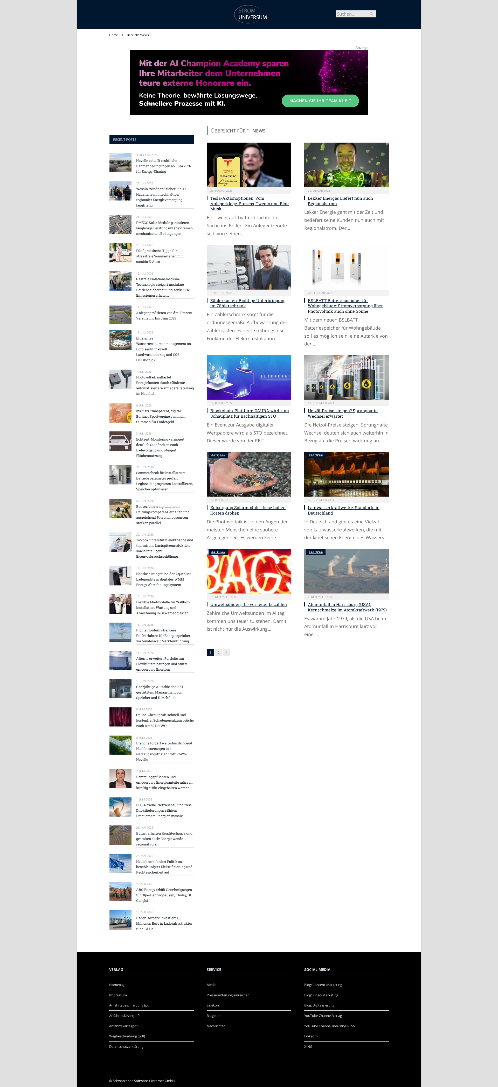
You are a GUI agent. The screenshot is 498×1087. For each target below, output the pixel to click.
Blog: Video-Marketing (321, 995)
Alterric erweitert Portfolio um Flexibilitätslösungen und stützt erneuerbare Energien (162, 664)
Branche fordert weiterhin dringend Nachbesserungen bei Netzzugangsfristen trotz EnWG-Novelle (164, 751)
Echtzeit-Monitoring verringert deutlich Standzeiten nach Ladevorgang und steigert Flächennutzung (160, 447)
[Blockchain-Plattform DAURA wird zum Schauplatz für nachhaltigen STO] (249, 377)
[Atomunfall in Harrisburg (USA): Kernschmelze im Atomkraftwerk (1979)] (346, 571)
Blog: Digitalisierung (319, 1005)
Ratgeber (214, 1015)
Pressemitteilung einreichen (228, 995)
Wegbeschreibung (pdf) (127, 1036)
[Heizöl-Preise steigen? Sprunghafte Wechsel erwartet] (346, 377)
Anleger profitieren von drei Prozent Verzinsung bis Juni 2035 (164, 315)
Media (211, 984)
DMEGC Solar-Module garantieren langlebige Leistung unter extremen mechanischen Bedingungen (164, 228)
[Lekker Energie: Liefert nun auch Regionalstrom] (346, 165)
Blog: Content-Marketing (323, 984)
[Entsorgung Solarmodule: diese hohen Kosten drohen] (249, 474)
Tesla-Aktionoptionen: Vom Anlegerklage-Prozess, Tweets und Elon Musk (249, 203)
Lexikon (213, 1005)
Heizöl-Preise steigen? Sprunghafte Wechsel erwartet (343, 413)
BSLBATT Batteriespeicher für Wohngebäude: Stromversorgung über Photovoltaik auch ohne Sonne (345, 306)
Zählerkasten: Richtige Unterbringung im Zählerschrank (248, 303)
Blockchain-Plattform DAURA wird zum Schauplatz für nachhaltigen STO (249, 413)
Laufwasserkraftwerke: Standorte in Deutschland (343, 510)
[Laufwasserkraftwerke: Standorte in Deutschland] (346, 474)
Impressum (118, 995)
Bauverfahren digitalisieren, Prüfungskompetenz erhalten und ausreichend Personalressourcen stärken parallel (163, 514)
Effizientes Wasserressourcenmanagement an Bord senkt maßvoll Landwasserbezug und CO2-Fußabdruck (163, 349)
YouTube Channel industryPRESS (329, 1026)
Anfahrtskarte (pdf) (124, 1026)
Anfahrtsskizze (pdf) (124, 1015)
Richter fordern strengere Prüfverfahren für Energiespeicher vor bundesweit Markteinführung (163, 635)
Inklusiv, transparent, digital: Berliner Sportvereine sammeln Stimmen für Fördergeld (160, 416)
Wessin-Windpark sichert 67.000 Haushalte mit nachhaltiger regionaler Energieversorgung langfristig (161, 197)
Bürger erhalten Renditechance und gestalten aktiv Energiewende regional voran (164, 838)
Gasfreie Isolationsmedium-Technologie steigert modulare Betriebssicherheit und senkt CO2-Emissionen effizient (163, 287)
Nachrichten (216, 1026)
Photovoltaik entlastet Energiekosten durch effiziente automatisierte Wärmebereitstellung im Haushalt (165, 385)
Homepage (117, 984)
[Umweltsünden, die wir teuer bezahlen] (249, 571)
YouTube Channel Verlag (323, 1015)
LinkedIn (311, 1036)
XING (308, 1046)
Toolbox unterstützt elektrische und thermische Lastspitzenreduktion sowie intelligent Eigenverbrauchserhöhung (164, 548)
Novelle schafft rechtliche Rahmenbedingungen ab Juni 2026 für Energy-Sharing (163, 166)
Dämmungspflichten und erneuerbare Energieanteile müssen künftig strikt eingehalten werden (164, 782)
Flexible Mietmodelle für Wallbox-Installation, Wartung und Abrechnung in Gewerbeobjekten (163, 607)
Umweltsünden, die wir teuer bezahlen (248, 604)
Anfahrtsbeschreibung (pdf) (130, 1005)
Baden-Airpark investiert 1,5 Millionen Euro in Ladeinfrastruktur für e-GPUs (164, 923)
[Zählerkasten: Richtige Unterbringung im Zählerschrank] (249, 267)
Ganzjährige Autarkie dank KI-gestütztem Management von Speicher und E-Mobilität (160, 692)
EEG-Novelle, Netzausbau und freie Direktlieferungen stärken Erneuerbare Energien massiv (164, 810)
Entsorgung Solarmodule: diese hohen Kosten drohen (248, 510)
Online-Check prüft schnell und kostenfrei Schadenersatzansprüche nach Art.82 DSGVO (165, 720)
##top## (218, 455)
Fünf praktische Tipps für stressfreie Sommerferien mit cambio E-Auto (159, 256)
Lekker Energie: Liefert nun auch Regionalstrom (340, 200)
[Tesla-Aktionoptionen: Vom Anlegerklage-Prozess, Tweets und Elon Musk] (249, 165)
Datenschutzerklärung (126, 1046)
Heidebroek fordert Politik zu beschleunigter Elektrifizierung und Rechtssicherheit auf (164, 867)
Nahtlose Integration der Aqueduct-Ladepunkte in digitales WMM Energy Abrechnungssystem (164, 579)
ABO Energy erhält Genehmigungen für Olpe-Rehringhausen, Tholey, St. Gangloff (164, 895)
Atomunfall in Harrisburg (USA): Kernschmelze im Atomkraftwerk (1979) (347, 607)
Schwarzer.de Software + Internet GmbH (144, 1080)
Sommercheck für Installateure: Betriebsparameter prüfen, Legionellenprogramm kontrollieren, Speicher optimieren (164, 480)
